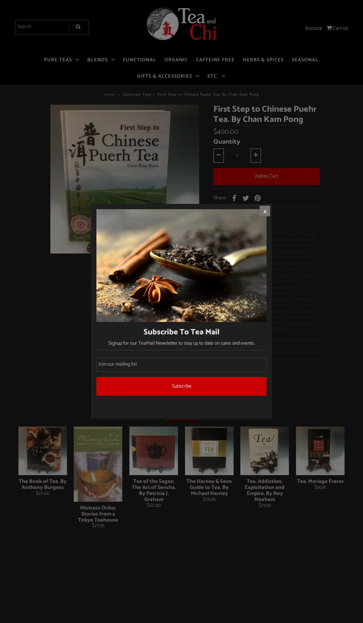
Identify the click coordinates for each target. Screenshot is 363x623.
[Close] (264, 211)
